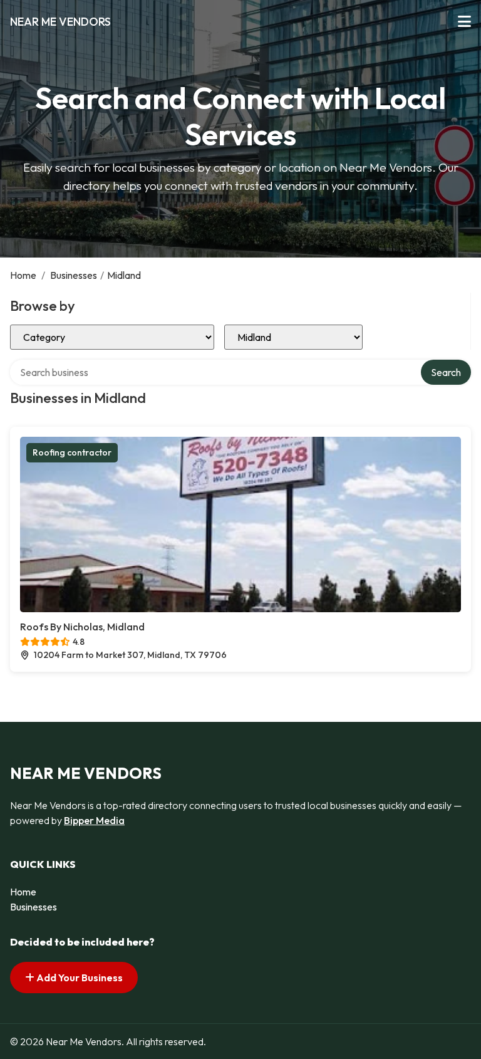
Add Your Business (78, 977)
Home (23, 275)
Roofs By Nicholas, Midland (82, 626)
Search (446, 372)
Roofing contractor (72, 452)
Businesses (73, 275)
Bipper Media (94, 820)
